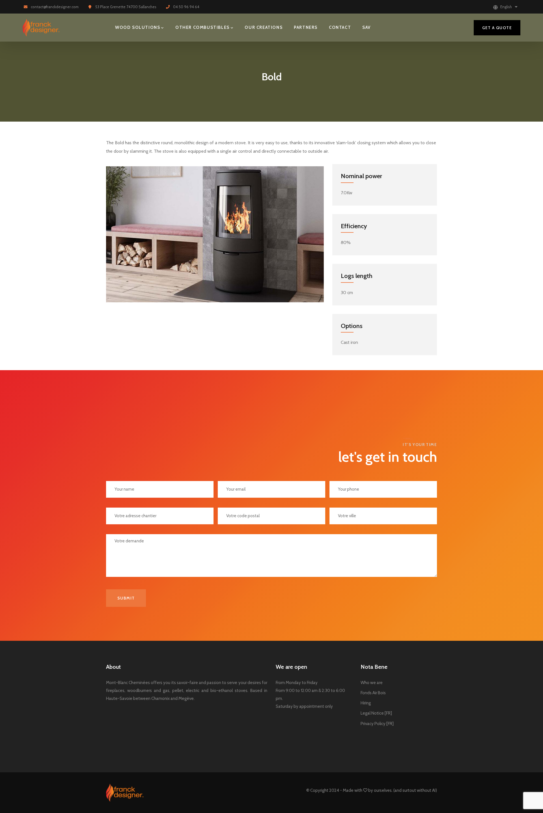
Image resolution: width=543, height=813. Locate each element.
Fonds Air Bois (373, 692)
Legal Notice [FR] (376, 713)
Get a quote (497, 27)
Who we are (372, 682)
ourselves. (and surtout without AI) (405, 790)
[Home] (41, 28)
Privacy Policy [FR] (377, 723)
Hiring (366, 703)
